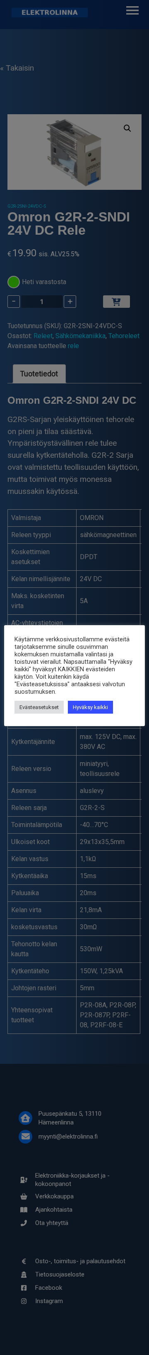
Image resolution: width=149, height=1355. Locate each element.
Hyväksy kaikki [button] (90, 707)
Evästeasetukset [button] (39, 707)
